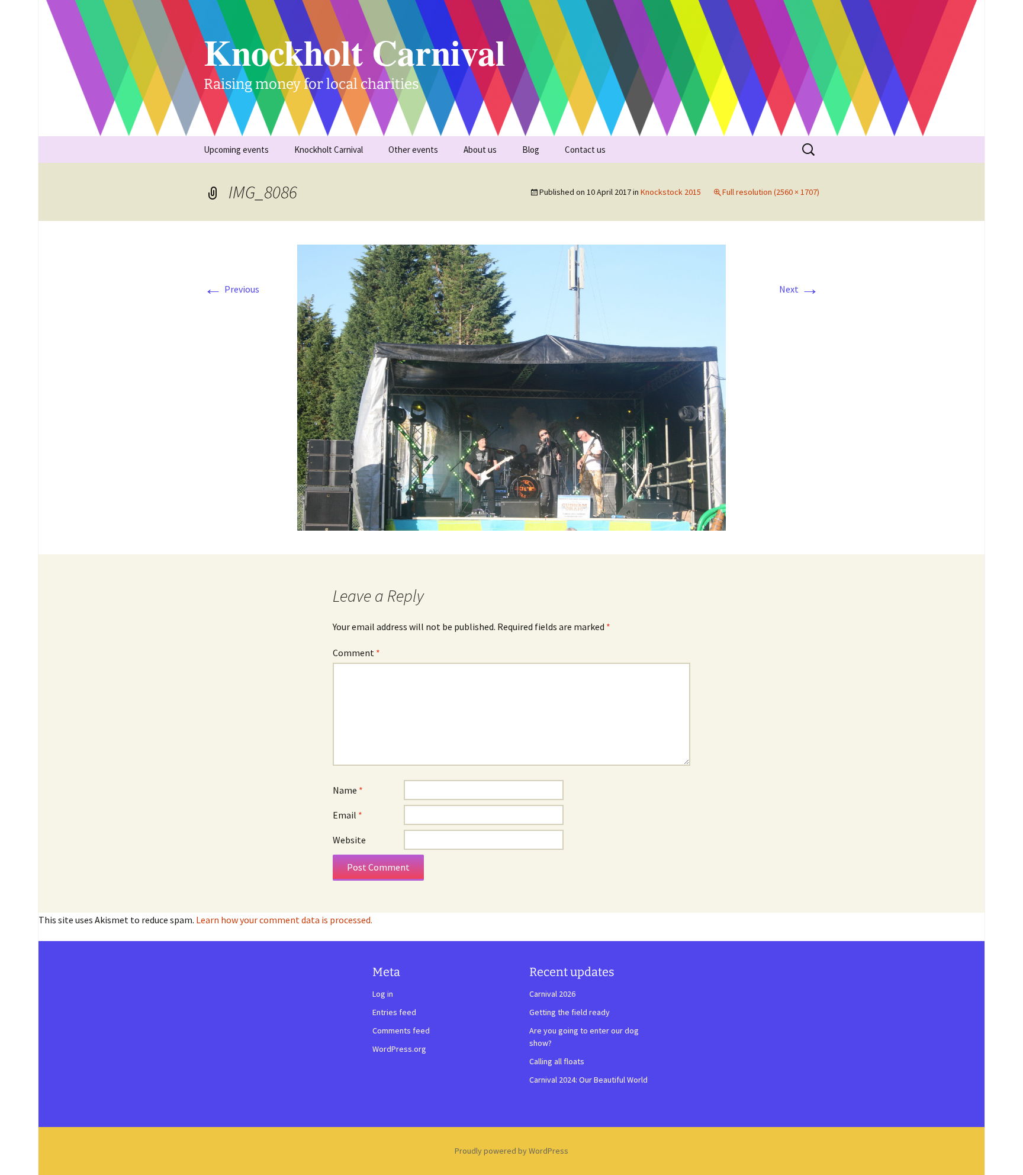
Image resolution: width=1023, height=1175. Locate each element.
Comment (356, 653)
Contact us (585, 149)
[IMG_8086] (511, 386)
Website (349, 840)
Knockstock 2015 (671, 192)
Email (347, 815)
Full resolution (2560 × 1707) (770, 192)
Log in (382, 993)
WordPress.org (399, 1049)
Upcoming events (236, 149)
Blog (530, 149)
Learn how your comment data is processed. (284, 920)
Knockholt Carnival (328, 149)
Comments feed (401, 1030)
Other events (413, 149)
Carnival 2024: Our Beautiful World (588, 1079)
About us (480, 149)
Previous (231, 289)
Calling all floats (556, 1061)
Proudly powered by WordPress (511, 1150)
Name (348, 790)
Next (799, 289)
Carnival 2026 (552, 993)
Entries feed (394, 1012)
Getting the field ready (569, 1012)
